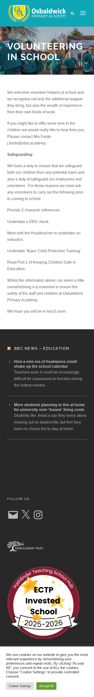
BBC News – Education (41, 348)
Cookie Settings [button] (20, 686)
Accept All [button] (46, 686)
